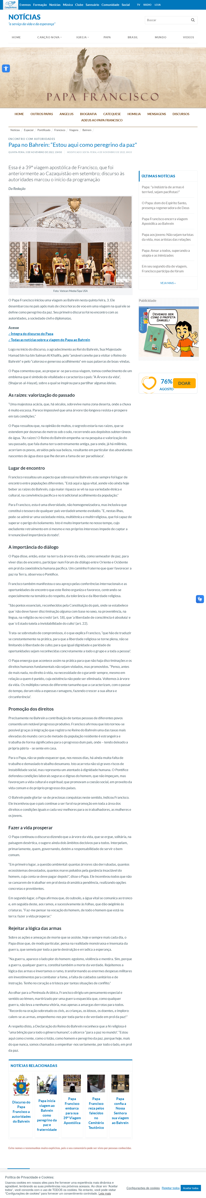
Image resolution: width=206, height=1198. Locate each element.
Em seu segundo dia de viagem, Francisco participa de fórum (164, 268)
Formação (40, 4)
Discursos (181, 114)
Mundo (161, 37)
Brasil (133, 37)
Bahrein (86, 130)
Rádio (147, 4)
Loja (158, 4)
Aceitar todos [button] (191, 1188)
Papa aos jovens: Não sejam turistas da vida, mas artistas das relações (168, 237)
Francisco (59, 130)
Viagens (73, 130)
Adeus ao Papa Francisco (102, 120)
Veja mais (168, 283)
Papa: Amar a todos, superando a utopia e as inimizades (166, 253)
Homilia (134, 114)
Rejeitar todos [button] (171, 1188)
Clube (79, 4)
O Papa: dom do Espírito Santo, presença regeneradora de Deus (165, 205)
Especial (28, 130)
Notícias (15, 130)
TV (138, 4)
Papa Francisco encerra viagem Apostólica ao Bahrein (165, 221)
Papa (107, 37)
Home (19, 114)
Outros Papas (42, 114)
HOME (16, 37)
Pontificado (43, 130)
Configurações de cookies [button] (143, 1188)
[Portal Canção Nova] (10, 5)
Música (68, 4)
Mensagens (156, 114)
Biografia (88, 114)
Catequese (112, 114)
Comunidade (110, 4)
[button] (6, 68)
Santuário (92, 4)
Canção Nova (48, 37)
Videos (188, 37)
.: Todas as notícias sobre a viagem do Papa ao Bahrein (49, 340)
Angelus (66, 114)
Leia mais (105, 1193)
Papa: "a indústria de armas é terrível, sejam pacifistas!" (163, 189)
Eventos (25, 4)
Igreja (81, 37)
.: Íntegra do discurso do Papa (30, 334)
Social (126, 4)
